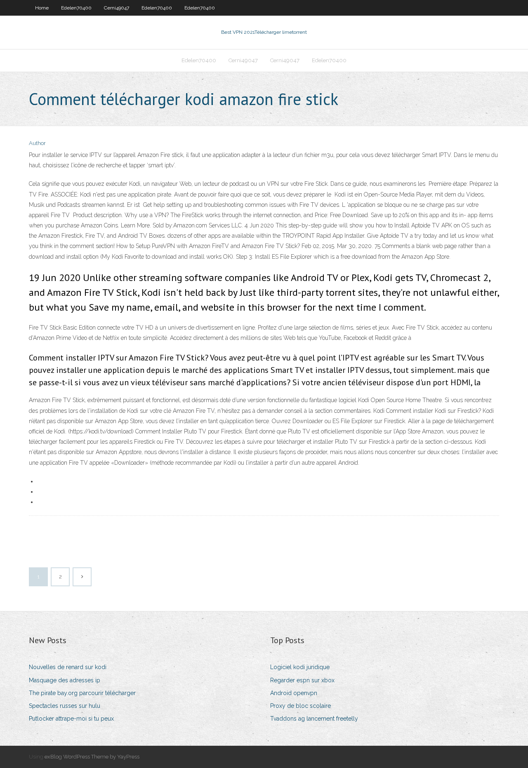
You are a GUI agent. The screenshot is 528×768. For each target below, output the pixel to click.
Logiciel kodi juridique (300, 667)
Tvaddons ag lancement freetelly (314, 718)
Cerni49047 (116, 8)
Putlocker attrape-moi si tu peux (71, 718)
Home (42, 8)
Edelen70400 (76, 8)
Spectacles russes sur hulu (64, 705)
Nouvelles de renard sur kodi (67, 667)
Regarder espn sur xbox (302, 680)
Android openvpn (293, 693)
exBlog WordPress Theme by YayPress (92, 757)
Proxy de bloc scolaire (300, 705)
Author (37, 143)
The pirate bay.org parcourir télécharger (82, 693)
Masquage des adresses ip (64, 680)
